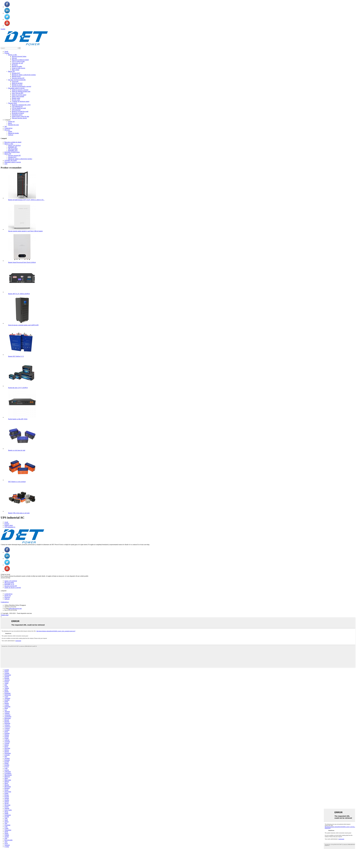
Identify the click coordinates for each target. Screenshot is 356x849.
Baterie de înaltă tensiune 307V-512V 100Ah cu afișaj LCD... (26, 200)
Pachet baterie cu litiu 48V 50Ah (17, 419)
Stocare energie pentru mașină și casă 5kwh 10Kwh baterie (25, 231)
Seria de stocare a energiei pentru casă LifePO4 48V (23, 325)
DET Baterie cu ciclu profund (17, 481)
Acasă (6, 522)
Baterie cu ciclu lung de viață (16, 450)
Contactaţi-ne (5, 602)
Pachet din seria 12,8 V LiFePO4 (18, 387)
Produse (6, 523)
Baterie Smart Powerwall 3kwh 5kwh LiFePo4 (22, 262)
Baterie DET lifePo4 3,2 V (16, 356)
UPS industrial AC (9, 527)
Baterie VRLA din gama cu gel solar (19, 513)
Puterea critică (8, 525)
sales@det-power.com (15, 608)
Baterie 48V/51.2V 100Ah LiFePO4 (19, 293)
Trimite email (4, 615)
